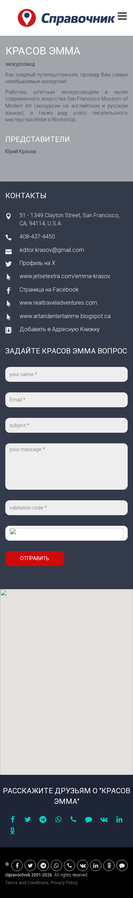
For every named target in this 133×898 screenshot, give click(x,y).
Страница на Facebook (49, 289)
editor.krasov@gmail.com (52, 250)
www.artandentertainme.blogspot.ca (65, 316)
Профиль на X (37, 263)
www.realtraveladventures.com (58, 302)
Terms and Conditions (27, 882)
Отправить (34, 558)
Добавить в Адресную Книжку (60, 329)
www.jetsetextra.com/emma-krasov (65, 276)
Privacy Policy (64, 882)
